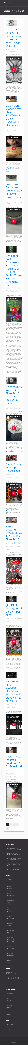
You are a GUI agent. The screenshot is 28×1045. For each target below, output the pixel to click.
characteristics (10, 585)
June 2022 (9, 946)
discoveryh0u (10, 993)
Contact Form (10, 1024)
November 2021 (10, 951)
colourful (15, 547)
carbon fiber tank (16, 620)
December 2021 (10, 948)
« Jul (7, 982)
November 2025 (10, 897)
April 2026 (9, 886)
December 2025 (10, 895)
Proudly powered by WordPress (8, 1041)
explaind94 (9, 1009)
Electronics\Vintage (10, 511)
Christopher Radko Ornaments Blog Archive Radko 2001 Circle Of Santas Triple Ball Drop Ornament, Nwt (14, 863)
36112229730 (18, 83)
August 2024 (9, 923)
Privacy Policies (10, 1026)
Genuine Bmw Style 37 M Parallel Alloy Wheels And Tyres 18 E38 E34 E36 (14, 850)
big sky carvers (14, 130)
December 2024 (10, 918)
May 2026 (9, 884)
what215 (9, 1000)
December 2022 (10, 939)
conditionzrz (9, 1005)
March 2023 (9, 934)
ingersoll (8, 776)
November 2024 (10, 921)
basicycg (9, 1007)
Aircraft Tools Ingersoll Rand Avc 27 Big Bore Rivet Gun (14, 763)
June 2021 (9, 957)
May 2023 (9, 932)
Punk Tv (7, 3)
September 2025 (10, 900)
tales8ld (8, 1002)
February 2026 (10, 891)
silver (11, 408)
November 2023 (10, 930)
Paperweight (8, 241)
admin (13, 49)
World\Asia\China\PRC (11, 451)
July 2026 (9, 879)
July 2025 (9, 904)
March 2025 (9, 911)
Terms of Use (9, 1029)
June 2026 (9, 881)
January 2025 (10, 916)
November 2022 (10, 941)
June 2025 (9, 907)
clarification (19, 741)
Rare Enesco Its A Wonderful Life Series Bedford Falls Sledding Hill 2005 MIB (13, 691)
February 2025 (10, 914)
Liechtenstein (9, 367)
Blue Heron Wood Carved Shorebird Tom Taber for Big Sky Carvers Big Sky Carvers (14, 115)
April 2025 (9, 909)
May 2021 (9, 960)
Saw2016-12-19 (9, 815)
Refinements (8, 168)
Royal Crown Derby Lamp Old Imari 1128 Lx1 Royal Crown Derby (14, 191)
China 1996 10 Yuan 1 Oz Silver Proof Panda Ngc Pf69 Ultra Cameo (14, 868)
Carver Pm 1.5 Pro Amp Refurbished (13, 467)
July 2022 (9, 944)
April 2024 (9, 925)
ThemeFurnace (14, 1042)
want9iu (8, 998)
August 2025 (9, 902)
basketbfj (9, 1014)
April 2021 (9, 962)
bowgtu (8, 996)
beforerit (9, 1012)
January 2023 (10, 937)
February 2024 (10, 927)
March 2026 (9, 888)
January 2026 (10, 893)
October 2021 (10, 953)
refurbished (9, 477)
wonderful (9, 707)
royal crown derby (15, 202)
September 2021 (10, 955)
